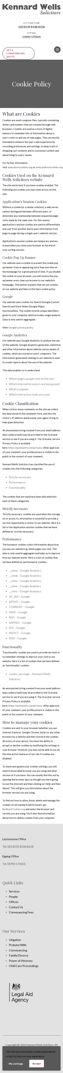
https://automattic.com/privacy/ (25, 447)
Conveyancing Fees (21, 912)
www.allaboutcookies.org (49, 167)
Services (14, 891)
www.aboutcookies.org (20, 167)
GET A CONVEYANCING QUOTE (15, 53)
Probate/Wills (17, 945)
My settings (16, 1063)
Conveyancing (18, 950)
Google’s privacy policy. (20, 327)
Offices (13, 902)
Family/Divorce (18, 955)
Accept (36, 1063)
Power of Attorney (21, 960)
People (13, 896)
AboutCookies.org (15, 809)
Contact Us (16, 907)
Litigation (15, 940)
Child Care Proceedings (23, 966)
